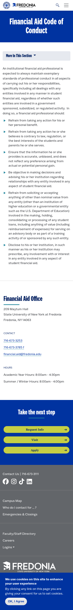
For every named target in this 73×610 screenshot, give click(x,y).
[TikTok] (22, 481)
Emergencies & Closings (20, 514)
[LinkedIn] (30, 481)
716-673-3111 (30, 474)
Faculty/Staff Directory (19, 533)
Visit (35, 440)
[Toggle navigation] (66, 5)
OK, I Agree (16, 601)
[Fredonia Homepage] (19, 4)
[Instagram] (14, 481)
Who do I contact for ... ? (19, 507)
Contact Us (11, 474)
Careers (8, 540)
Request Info (35, 429)
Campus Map (12, 501)
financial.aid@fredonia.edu (22, 354)
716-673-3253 (13, 340)
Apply (35, 450)
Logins (7, 547)
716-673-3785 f (14, 347)
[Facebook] (6, 481)
